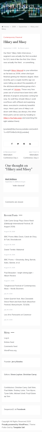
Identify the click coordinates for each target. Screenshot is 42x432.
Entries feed (9, 342)
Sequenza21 (21, 6)
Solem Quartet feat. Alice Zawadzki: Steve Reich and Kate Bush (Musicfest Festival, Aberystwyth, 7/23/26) (19, 302)
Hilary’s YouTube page (13, 118)
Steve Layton (24, 48)
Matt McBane (11, 179)
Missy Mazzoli (17, 70)
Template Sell (18, 427)
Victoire (17, 89)
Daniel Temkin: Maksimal (14, 249)
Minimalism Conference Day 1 (11, 156)
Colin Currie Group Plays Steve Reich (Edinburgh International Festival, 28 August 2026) (19, 224)
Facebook (21, 409)
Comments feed (10, 346)
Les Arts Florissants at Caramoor (17, 315)
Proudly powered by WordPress (15, 424)
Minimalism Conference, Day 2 (30, 156)
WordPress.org (10, 350)
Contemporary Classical (13, 37)
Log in (6, 338)
